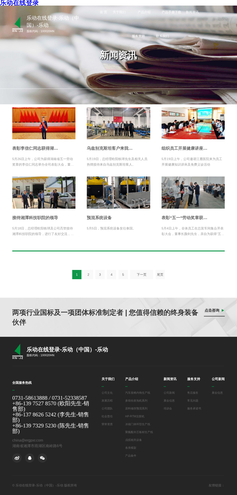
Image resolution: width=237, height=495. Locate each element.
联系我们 (163, 36)
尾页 (160, 274)
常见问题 (192, 400)
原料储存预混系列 (136, 408)
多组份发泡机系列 (136, 400)
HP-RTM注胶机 (134, 416)
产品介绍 (145, 12)
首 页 (103, 12)
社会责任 (107, 416)
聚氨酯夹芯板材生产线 (139, 432)
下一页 (142, 274)
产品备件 (130, 455)
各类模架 (130, 447)
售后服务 (192, 392)
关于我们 (120, 12)
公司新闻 (169, 392)
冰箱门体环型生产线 (137, 424)
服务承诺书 (194, 408)
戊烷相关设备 (133, 440)
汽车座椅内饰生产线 (137, 392)
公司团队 (107, 408)
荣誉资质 (107, 424)
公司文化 (107, 392)
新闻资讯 (193, 12)
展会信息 (169, 400)
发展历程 (107, 400)
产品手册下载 (171, 12)
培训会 (168, 408)
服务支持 (139, 36)
